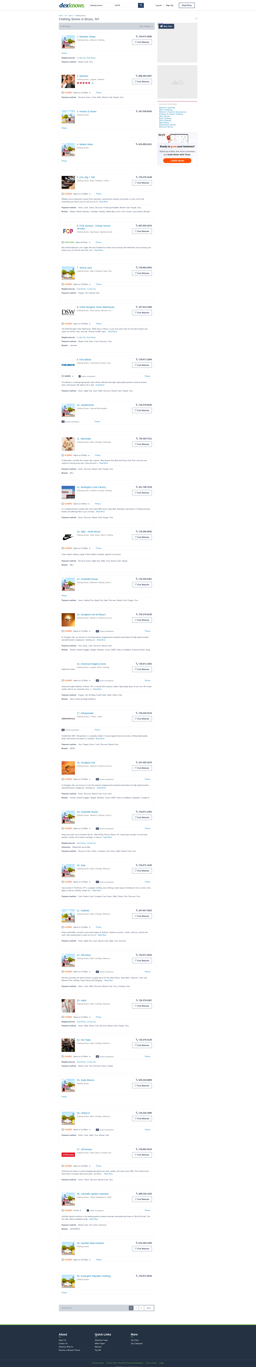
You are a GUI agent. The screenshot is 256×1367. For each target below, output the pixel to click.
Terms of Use (151, 1363)
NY (66, 15)
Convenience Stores (98, 363)
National (98, 1347)
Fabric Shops (108, 271)
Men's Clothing (96, 181)
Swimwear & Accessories (113, 442)
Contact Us (63, 1343)
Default (147, 26)
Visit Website (143, 42)
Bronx (71, 15)
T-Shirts (106, 181)
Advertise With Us (66, 1347)
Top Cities (135, 1340)
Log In (159, 5)
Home (61, 15)
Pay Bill (98, 1350)
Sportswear (94, 232)
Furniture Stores (107, 1153)
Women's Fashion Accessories (113, 311)
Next (149, 1308)
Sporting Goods (106, 232)
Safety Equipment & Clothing (101, 1197)
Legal (161, 1363)
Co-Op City (81, 58)
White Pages (100, 1343)
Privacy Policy (98, 1363)
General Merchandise (98, 408)
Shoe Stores (95, 311)
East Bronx (91, 58)
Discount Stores (113, 363)
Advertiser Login (101, 1340)
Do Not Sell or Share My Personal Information (125, 1363)
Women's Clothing (97, 40)
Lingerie (93, 79)
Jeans (99, 717)
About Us (62, 1340)
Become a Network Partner (69, 1350)
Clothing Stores (83, 40)
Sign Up (169, 5)
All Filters (67, 26)
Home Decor (95, 1153)
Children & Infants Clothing (100, 491)
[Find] (141, 5)
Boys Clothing (165, 118)
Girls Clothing (165, 120)
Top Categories (137, 1343)
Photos (64, 53)
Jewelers (101, 79)
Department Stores (167, 125)
